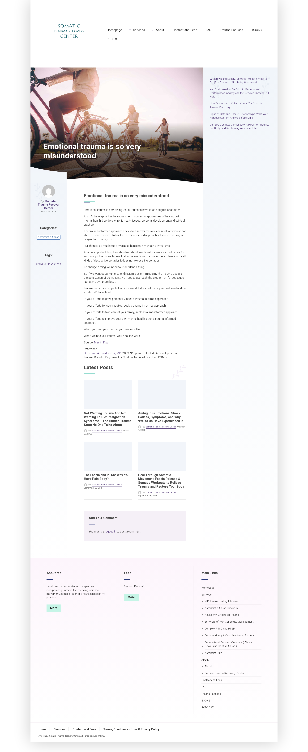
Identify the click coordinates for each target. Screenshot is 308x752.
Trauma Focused (231, 30)
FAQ (208, 30)
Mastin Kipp (101, 343)
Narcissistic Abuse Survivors (221, 608)
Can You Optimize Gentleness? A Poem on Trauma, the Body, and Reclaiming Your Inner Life (239, 126)
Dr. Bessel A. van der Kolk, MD (102, 353)
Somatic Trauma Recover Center (49, 204)
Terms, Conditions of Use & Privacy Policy (131, 729)
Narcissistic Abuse (48, 237)
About (160, 30)
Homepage (114, 30)
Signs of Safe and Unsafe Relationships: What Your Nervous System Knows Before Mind (239, 116)
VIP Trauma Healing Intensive (222, 601)
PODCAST (113, 39)
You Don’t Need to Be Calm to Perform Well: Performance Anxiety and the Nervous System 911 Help (239, 93)
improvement (53, 264)
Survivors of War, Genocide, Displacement (229, 622)
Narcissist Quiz (213, 653)
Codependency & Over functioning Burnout (229, 636)
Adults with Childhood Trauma (222, 615)
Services (139, 30)
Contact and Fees (185, 30)
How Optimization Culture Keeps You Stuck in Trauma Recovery (236, 105)
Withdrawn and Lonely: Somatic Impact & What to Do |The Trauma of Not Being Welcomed (238, 80)
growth (40, 264)
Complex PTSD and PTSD (220, 629)
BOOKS (257, 30)
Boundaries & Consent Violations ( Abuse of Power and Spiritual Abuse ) (230, 644)
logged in (110, 532)
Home (42, 729)
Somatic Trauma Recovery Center (224, 673)
